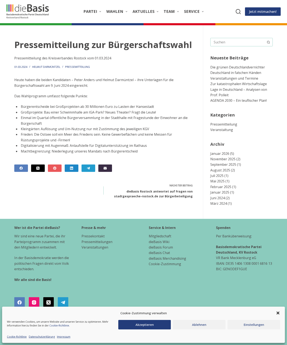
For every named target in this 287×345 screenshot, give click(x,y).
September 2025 (223, 164)
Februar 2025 (220, 187)
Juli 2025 (217, 175)
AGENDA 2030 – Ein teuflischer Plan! (238, 100)
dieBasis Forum (161, 247)
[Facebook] (21, 168)
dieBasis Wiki (159, 241)
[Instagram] (34, 302)
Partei (90, 11)
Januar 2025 (219, 192)
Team (169, 11)
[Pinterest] (55, 168)
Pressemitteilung (77, 67)
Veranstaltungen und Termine (234, 78)
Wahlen (114, 11)
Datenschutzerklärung (42, 336)
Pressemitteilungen (97, 241)
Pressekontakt (93, 236)
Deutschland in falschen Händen (235, 72)
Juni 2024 (217, 198)
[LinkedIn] (71, 168)
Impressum (63, 336)
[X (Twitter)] (38, 168)
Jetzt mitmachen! (262, 11)
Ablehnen (199, 324)
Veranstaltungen (95, 247)
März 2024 (218, 203)
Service (192, 11)
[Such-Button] (269, 42)
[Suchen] (238, 11)
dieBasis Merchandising (167, 258)
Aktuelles (143, 11)
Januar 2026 (219, 153)
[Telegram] (88, 168)
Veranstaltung (221, 129)
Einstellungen (254, 324)
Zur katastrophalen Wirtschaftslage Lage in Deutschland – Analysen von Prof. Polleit (238, 89)
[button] (278, 313)
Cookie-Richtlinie (59, 325)
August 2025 (220, 170)
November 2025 (223, 159)
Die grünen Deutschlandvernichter (237, 67)
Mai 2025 (217, 181)
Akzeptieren (145, 324)
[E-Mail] (105, 168)
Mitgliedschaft (160, 236)
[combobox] (238, 42)
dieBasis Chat (159, 252)
